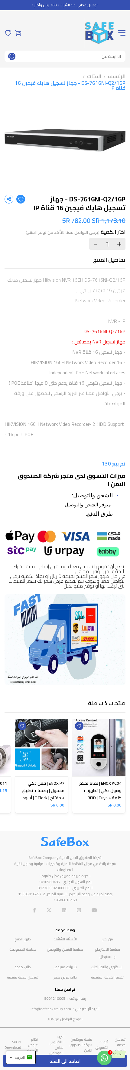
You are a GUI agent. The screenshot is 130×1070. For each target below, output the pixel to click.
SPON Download (13, 1045)
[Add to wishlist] (20, 199)
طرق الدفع (23, 939)
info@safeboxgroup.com (51, 1008)
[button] (20, 1057)
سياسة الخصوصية (22, 949)
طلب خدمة (23, 966)
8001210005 (54, 998)
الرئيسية (116, 76)
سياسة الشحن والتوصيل (65, 949)
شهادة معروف (65, 966)
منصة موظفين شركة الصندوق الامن (81, 1045)
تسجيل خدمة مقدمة (22, 977)
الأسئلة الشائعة (65, 939)
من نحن (107, 939)
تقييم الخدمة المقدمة (107, 977)
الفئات (94, 76)
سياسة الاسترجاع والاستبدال (107, 953)
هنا (51, 1018)
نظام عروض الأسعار (32, 1045)
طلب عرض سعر (65, 977)
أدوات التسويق (101, 1045)
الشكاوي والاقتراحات (107, 966)
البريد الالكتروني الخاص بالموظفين (56, 1044)
